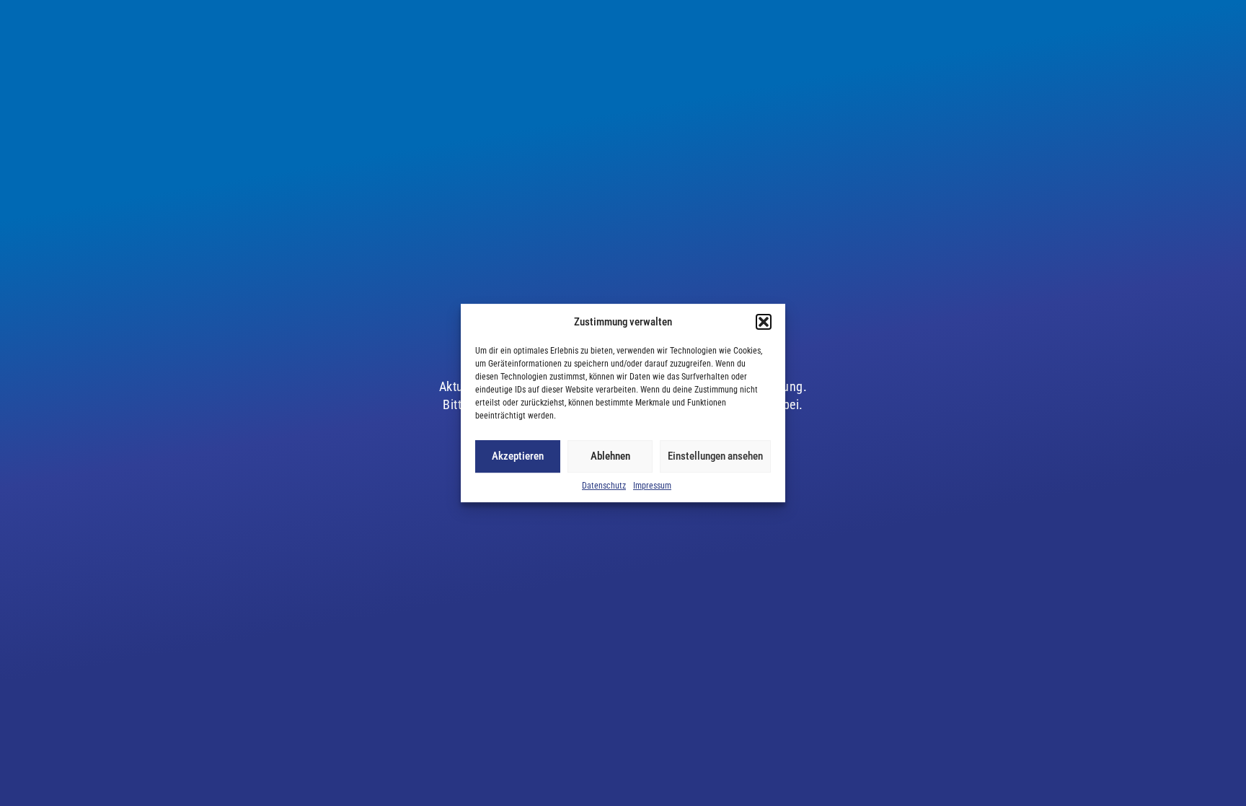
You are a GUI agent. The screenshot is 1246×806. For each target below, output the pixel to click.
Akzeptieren (518, 456)
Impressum (652, 486)
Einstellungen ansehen (715, 456)
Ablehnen (610, 456)
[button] (763, 322)
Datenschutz (604, 486)
